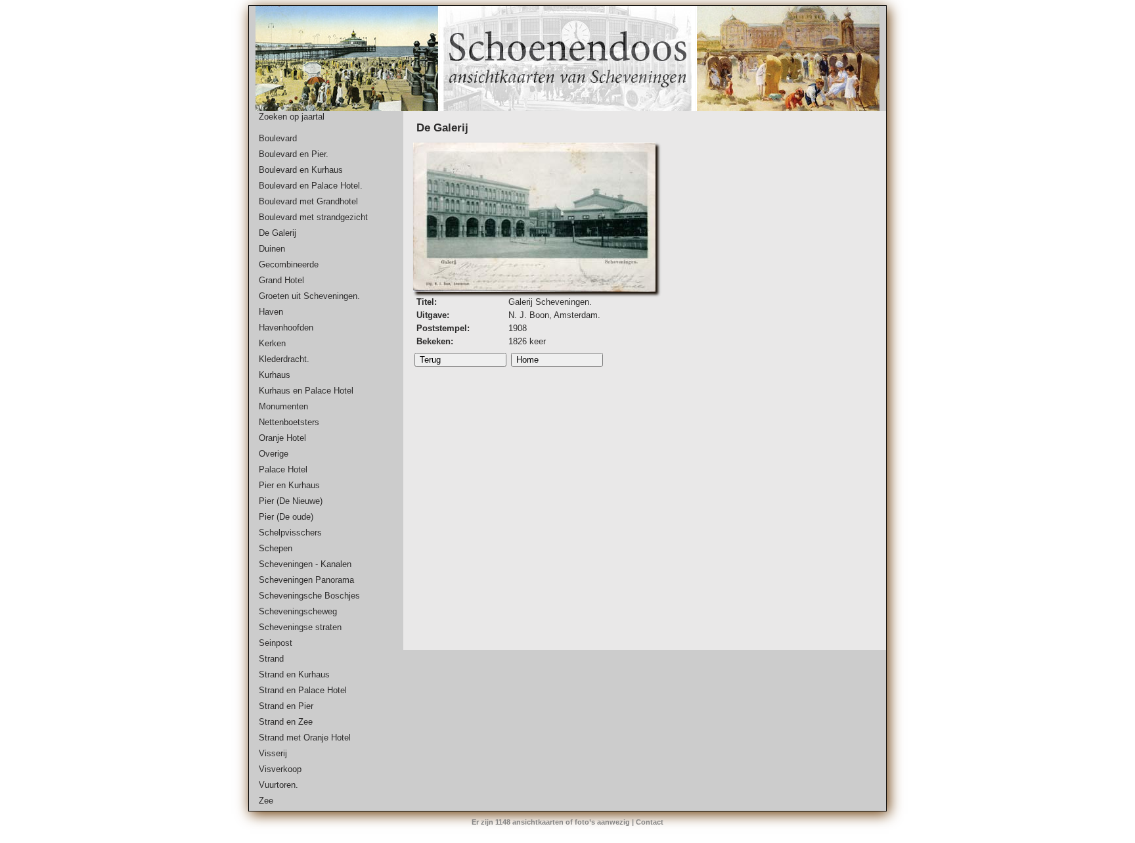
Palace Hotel (283, 469)
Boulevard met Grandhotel (308, 201)
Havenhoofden (286, 327)
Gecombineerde (289, 264)
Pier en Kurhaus (289, 485)
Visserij (273, 753)
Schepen (275, 548)
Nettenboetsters (289, 422)
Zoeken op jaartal (291, 117)
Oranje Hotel (282, 438)
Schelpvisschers (290, 532)
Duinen (272, 249)
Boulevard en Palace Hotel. (311, 186)
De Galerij (277, 233)
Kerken (272, 343)
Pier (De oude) (286, 517)
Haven (271, 312)
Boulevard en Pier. (293, 154)
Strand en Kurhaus (294, 674)
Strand (271, 659)
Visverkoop (280, 769)
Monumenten (283, 406)
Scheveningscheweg (298, 611)
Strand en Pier (286, 706)
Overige (273, 454)
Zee (266, 801)
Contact (649, 822)
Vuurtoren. (278, 785)
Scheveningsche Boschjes (309, 596)
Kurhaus (274, 375)
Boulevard (278, 138)
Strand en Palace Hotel (303, 690)
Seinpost (275, 643)
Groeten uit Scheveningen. (309, 296)
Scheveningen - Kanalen (305, 564)
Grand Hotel (281, 280)
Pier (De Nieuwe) (291, 501)
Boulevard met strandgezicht (313, 217)
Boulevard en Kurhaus (301, 170)
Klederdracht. (284, 359)
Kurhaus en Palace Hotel (306, 391)
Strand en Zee (286, 722)
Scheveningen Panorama (306, 580)
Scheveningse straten (300, 627)
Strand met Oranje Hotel (305, 737)
